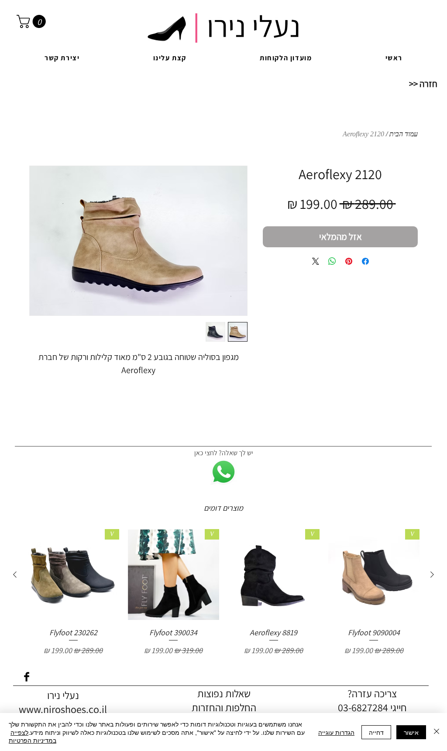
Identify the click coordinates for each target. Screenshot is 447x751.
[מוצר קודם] (432, 574)
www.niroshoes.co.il (63, 709)
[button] (33, 21)
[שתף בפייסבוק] (365, 261)
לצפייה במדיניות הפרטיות (32, 736)
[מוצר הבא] (15, 574)
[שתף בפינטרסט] (349, 261)
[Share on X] (315, 261)
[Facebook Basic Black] (26, 677)
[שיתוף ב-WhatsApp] (332, 261)
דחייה (376, 732)
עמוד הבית (403, 134)
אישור (411, 732)
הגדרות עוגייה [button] (336, 732)
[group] (223, 592)
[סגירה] (436, 732)
